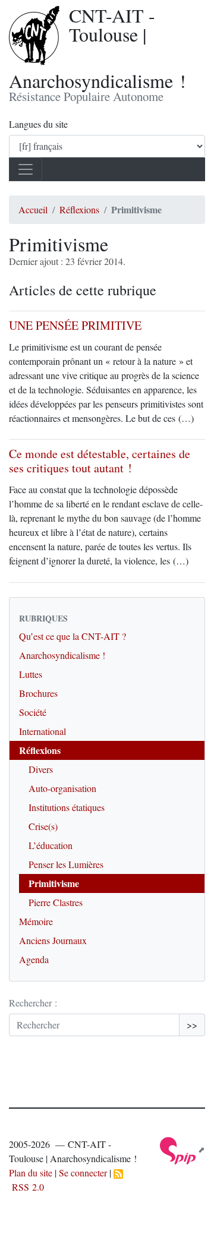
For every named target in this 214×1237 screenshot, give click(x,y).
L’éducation (51, 845)
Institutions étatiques (67, 807)
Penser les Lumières (66, 864)
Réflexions (79, 209)
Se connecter (83, 1172)
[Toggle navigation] (25, 169)
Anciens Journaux (53, 940)
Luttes (30, 674)
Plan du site (30, 1172)
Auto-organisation (62, 788)
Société (32, 712)
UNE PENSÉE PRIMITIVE (75, 325)
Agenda (34, 959)
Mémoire (36, 921)
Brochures (38, 693)
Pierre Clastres (56, 902)
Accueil (33, 209)
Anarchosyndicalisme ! (62, 655)
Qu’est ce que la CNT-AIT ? (72, 636)
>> (192, 1024)
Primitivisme (54, 883)
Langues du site (38, 124)
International (42, 731)
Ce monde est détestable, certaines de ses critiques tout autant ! (99, 461)
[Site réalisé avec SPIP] (182, 1149)
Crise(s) (43, 826)
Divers (41, 769)
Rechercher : (33, 1002)
